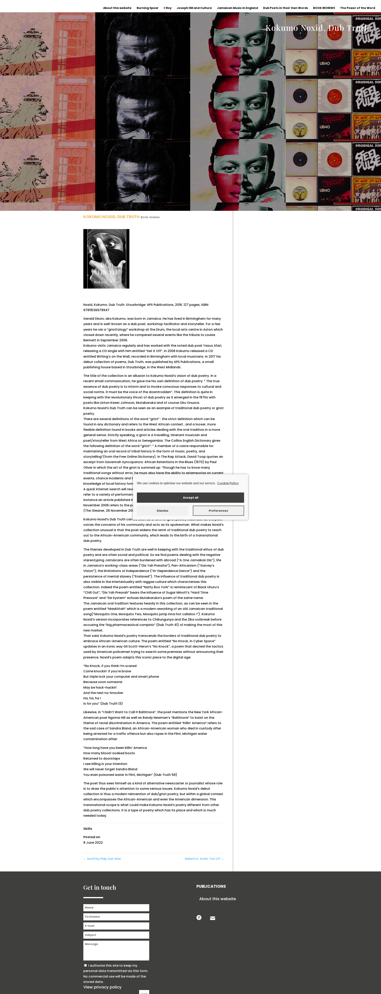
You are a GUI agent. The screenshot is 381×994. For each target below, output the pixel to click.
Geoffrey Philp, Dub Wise (102, 859)
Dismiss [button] (162, 511)
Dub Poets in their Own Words (285, 8)
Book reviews (150, 217)
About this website (117, 8)
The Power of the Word (357, 8)
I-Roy (168, 8)
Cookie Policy (228, 483)
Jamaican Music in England (237, 8)
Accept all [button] (190, 498)
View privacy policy (102, 987)
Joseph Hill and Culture (194, 8)
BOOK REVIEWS (324, 8)
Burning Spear (148, 8)
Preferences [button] (218, 511)
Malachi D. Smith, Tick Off (204, 859)
